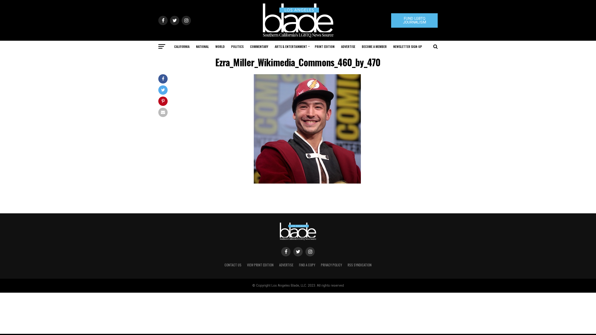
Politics (237, 46)
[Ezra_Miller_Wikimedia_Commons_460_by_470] (307, 182)
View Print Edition (260, 264)
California (182, 46)
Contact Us (232, 264)
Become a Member (374, 46)
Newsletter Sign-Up (407, 46)
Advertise (348, 46)
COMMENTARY (259, 46)
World (220, 46)
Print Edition (325, 46)
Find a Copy (307, 264)
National (202, 46)
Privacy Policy (331, 264)
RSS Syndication (360, 264)
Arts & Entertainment (291, 46)
